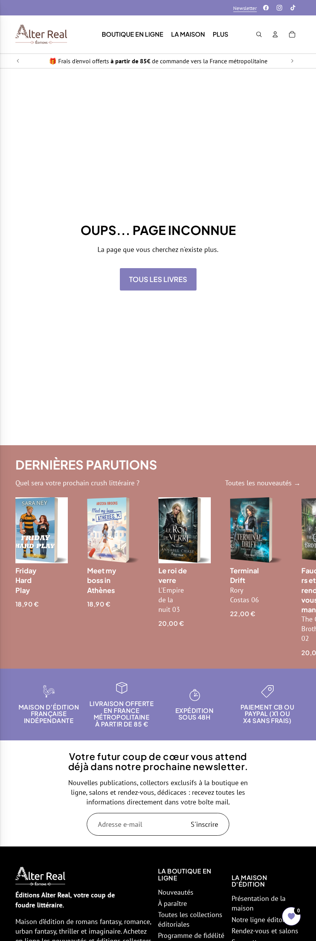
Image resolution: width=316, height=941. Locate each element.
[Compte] (275, 34)
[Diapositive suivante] (292, 60)
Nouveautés (175, 892)
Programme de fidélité (191, 935)
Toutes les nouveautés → (263, 482)
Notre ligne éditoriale (264, 919)
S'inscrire (204, 824)
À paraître (172, 903)
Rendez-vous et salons (265, 930)
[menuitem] (220, 34)
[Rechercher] (258, 34)
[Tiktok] (292, 7)
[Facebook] (265, 7)
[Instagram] (279, 7)
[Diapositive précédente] (18, 60)
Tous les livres (158, 279)
